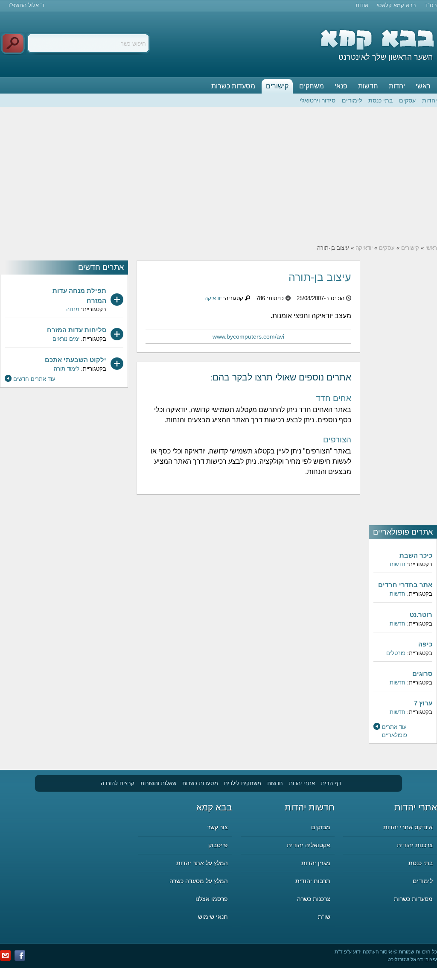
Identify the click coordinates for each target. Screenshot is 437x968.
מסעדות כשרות (233, 86)
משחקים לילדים (242, 783)
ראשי (423, 86)
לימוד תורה (66, 369)
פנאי (341, 86)
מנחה (72, 309)
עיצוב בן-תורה (319, 277)
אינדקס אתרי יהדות (408, 827)
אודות (361, 5)
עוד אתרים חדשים (34, 379)
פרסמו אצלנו (211, 898)
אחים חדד (333, 398)
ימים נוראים (65, 339)
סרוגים (422, 673)
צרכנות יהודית (415, 845)
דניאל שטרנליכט (405, 959)
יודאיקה (364, 248)
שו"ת (324, 916)
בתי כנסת (380, 100)
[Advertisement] (218, 175)
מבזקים (320, 827)
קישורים (277, 86)
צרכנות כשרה (313, 898)
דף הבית (331, 783)
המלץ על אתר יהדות (202, 863)
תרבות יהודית (312, 880)
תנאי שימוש (213, 916)
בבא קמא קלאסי (396, 5)
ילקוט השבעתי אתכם (75, 359)
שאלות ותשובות (158, 783)
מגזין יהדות (315, 863)
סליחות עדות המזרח (76, 329)
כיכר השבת (415, 555)
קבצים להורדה (117, 783)
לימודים (352, 100)
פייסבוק (218, 845)
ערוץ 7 (423, 703)
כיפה (425, 644)
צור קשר (217, 827)
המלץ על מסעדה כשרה (198, 880)
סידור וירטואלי (317, 100)
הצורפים (337, 439)
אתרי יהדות (302, 783)
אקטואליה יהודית (308, 845)
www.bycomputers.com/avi (248, 336)
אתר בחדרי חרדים (405, 584)
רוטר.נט (421, 614)
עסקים (407, 100)
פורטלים (395, 653)
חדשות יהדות (310, 807)
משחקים (311, 86)
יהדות (397, 86)
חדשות (368, 86)
